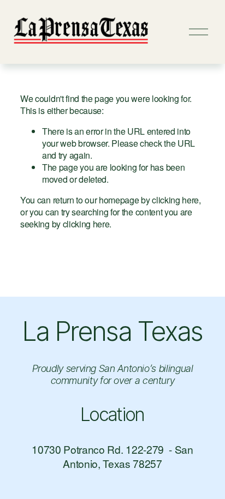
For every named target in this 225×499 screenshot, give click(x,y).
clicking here (175, 200)
